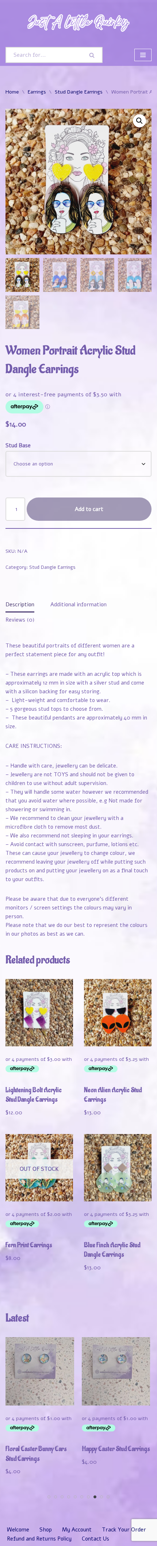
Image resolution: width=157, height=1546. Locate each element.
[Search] (92, 55)
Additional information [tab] (78, 604)
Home (12, 91)
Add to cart (89, 509)
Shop (45, 1529)
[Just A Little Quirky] (78, 22)
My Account (77, 1529)
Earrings (37, 91)
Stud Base (18, 445)
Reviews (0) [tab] (19, 619)
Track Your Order (124, 1529)
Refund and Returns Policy (39, 1538)
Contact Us (95, 1538)
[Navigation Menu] (143, 55)
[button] (139, 120)
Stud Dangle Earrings (79, 91)
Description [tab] (19, 604)
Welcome (18, 1529)
